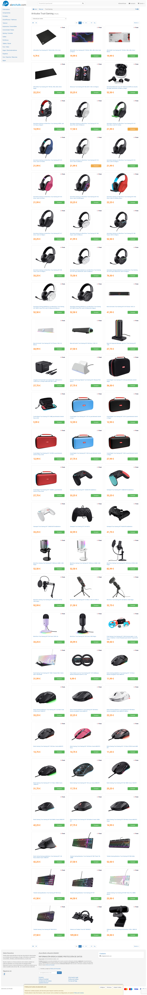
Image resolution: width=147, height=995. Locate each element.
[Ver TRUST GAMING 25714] (85, 37)
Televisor (5, 23)
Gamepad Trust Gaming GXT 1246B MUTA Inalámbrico (120, 489)
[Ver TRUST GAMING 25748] (49, 697)
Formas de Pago (72, 981)
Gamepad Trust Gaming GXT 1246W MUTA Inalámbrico (47, 526)
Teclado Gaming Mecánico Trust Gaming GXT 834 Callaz (121, 856)
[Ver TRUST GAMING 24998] (49, 916)
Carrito (141, 3)
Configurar (102, 987)
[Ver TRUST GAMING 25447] (49, 257)
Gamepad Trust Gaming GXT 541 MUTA (80, 526)
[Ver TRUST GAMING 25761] (49, 440)
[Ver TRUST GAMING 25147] (85, 147)
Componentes (6, 13)
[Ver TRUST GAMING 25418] (49, 403)
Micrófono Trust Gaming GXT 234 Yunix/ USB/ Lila (45, 636)
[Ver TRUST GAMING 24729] (122, 770)
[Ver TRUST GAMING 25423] (122, 184)
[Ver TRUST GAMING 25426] (49, 513)
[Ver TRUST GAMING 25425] (85, 477)
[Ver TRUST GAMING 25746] (85, 294)
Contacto (132, 3)
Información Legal (73, 977)
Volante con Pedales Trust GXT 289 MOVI (80, 929)
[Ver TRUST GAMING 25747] (49, 294)
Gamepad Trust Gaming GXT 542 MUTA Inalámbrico (119, 526)
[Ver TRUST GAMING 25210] (85, 220)
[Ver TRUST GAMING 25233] (49, 660)
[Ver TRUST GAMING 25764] (49, 477)
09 (91, 22)
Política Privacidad (43, 979)
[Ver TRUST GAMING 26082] (85, 550)
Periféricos (6, 40)
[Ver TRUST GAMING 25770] (49, 587)
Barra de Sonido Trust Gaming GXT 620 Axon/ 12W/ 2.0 (83, 343)
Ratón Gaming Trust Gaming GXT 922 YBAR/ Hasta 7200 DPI (122, 783)
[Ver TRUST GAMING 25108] (85, 74)
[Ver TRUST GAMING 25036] (49, 733)
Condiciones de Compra (45, 981)
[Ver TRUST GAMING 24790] (122, 513)
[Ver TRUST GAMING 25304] (85, 257)
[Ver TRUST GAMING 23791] (85, 587)
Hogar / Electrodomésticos (10, 50)
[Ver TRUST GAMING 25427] (122, 477)
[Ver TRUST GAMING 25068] (85, 733)
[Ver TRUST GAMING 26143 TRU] (49, 367)
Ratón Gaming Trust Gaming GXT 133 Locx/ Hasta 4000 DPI (85, 783)
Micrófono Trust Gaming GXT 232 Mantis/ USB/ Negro (120, 599)
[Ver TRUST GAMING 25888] (85, 843)
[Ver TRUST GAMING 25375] (49, 623)
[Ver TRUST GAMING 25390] (122, 697)
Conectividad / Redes (8, 30)
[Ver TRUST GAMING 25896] (122, 880)
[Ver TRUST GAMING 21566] (49, 37)
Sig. (95, 22)
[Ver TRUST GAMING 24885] (49, 880)
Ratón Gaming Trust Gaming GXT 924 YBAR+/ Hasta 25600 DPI (48, 819)
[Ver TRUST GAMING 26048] (85, 660)
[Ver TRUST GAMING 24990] (122, 147)
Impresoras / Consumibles (10, 26)
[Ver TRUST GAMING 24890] (49, 807)
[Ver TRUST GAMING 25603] (49, 770)
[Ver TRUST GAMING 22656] (122, 587)
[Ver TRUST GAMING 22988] (85, 770)
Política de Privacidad (55, 968)
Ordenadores (6, 9)
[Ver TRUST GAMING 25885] (49, 220)
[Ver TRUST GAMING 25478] (122, 74)
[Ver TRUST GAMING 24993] (85, 110)
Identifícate (123, 3)
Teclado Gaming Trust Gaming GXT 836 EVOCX (45, 929)
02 (83, 22)
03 (86, 22)
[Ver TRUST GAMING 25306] (122, 807)
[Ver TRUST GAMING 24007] (122, 294)
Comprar (59, 56)
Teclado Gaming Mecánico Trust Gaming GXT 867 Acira (47, 892)
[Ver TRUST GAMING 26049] (122, 330)
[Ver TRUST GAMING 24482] (85, 330)
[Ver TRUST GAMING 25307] (85, 697)
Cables (4, 36)
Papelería (5, 53)
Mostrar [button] (136, 22)
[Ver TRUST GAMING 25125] (85, 807)
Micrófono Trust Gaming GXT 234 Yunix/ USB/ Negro (83, 636)
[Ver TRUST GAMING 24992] (49, 184)
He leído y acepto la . (50, 968)
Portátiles (5, 16)
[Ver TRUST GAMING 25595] (49, 74)
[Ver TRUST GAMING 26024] (49, 843)
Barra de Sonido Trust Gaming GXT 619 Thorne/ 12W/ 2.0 (121, 306)
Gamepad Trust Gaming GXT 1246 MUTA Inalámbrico (83, 489)
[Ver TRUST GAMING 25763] (85, 440)
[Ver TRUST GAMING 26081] (49, 550)
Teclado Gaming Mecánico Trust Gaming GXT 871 (82, 892)
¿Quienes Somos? (43, 982)
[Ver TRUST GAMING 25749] (122, 733)
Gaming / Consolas (8, 33)
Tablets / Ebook (7, 43)
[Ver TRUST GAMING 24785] (49, 110)
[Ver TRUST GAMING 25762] (122, 440)
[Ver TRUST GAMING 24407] (122, 843)
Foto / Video (6, 47)
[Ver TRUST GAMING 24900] (122, 220)
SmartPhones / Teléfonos (10, 19)
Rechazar (109, 987)
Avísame (132, 129)
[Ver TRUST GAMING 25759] (122, 403)
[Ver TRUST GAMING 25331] (85, 184)
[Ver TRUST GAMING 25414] (122, 623)
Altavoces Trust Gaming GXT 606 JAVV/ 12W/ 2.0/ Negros (84, 86)
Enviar (59, 972)
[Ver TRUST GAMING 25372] (85, 623)
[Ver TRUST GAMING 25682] (85, 880)
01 (80, 22)
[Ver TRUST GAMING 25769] (122, 550)
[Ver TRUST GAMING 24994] (122, 110)
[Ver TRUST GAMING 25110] (49, 330)
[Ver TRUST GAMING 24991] (49, 147)
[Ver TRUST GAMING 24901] (122, 257)
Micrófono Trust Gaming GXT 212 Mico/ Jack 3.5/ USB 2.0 (84, 599)
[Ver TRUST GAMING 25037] (122, 660)
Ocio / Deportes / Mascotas (10, 57)
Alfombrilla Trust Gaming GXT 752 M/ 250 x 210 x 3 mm (47, 50)
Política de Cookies (79, 993)
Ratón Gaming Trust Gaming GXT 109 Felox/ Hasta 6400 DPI (48, 746)
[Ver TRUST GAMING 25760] (85, 403)
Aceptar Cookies (117, 987)
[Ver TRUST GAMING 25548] (122, 916)
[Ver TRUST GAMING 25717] (122, 37)
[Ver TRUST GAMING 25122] (85, 916)
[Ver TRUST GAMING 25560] (85, 367)
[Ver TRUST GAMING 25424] (122, 367)
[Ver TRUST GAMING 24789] (85, 513)
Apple (4, 60)
